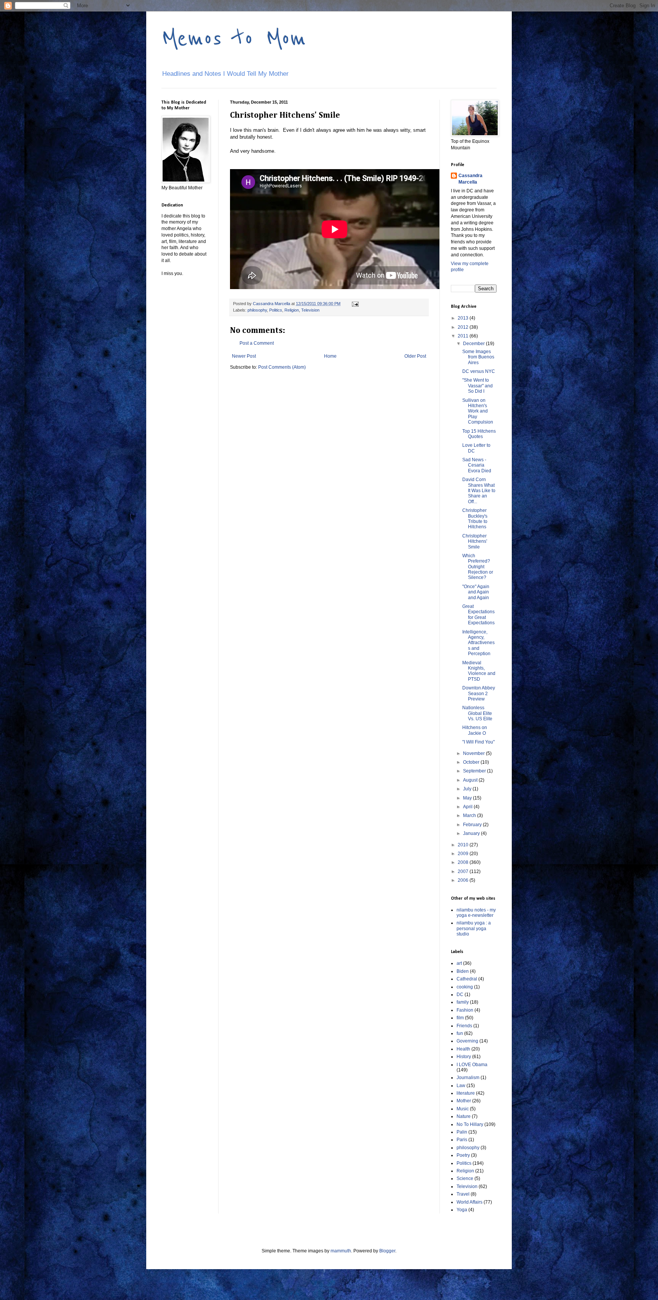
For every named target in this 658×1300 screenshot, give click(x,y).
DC (460, 994)
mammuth (341, 1251)
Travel (463, 1194)
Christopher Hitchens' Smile (474, 541)
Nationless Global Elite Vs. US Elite (477, 713)
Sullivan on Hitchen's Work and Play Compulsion (477, 411)
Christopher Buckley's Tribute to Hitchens (474, 518)
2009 (464, 853)
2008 (464, 862)
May (468, 798)
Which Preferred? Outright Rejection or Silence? (477, 566)
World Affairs (469, 1202)
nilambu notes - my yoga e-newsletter (476, 912)
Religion (291, 310)
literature (466, 1093)
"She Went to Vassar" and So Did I (477, 385)
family (463, 1002)
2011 (464, 336)
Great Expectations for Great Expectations (478, 614)
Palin (462, 1132)
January (472, 833)
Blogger (387, 1251)
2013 (464, 318)
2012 (464, 327)
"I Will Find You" (478, 742)
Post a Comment (257, 343)
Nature (464, 1116)
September (475, 771)
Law (461, 1085)
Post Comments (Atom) (282, 367)
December (474, 343)
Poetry (463, 1155)
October (472, 762)
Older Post (415, 356)
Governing (467, 1041)
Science (465, 1178)
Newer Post (244, 356)
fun (460, 1033)
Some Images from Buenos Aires (478, 357)
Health (463, 1049)
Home (330, 356)
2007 (464, 871)
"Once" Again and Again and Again (475, 592)
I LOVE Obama (472, 1064)
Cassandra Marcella (470, 179)
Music (463, 1108)
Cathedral (467, 979)
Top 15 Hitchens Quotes (479, 434)
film (460, 1017)
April (468, 806)
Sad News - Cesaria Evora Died (476, 465)
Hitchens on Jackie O (474, 730)
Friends (464, 1025)
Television (310, 310)
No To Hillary (470, 1124)
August (471, 780)
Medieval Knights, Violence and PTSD (478, 671)
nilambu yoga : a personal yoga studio (474, 928)
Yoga (462, 1209)
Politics (275, 310)
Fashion (465, 1010)
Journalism (468, 1077)
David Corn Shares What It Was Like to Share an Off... (478, 490)
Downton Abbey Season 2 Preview (478, 693)
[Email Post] (355, 303)
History (464, 1056)
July (468, 789)
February (473, 824)
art (459, 963)
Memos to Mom (233, 39)
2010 (464, 844)
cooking (465, 987)
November (474, 753)
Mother (464, 1100)
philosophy (257, 310)
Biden (463, 971)
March (470, 815)
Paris (462, 1139)
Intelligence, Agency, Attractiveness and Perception (478, 643)
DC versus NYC (478, 371)
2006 (464, 880)
